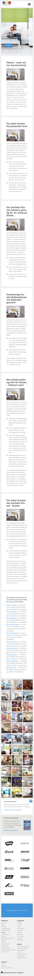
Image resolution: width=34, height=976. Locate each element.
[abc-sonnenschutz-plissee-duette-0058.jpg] (27, 771)
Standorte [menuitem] (20, 920)
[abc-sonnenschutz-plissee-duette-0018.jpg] (27, 717)
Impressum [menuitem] (4, 966)
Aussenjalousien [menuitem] (5, 944)
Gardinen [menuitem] (3, 942)
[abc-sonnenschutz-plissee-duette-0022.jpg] (27, 727)
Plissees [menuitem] (3, 932)
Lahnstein (14, 611)
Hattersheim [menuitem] (20, 936)
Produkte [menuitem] (4, 920)
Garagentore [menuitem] (4, 946)
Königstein (14, 641)
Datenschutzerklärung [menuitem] (7, 968)
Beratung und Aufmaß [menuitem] (23, 946)
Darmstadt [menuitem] (20, 930)
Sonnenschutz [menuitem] (5, 952)
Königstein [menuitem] (20, 938)
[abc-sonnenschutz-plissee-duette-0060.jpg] (6, 781)
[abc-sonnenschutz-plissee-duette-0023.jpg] (6, 738)
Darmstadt (14, 648)
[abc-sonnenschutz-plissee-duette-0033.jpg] (6, 749)
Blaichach (14, 654)
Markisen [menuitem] (3, 936)
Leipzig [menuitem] (19, 926)
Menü (29, 4)
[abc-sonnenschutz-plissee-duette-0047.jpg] (27, 760)
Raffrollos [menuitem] (3, 926)
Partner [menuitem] (3, 964)
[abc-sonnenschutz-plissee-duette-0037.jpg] (17, 749)
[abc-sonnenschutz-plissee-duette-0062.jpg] (17, 781)
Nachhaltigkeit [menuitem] (21, 950)
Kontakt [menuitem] (4, 962)
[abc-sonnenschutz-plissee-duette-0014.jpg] (27, 706)
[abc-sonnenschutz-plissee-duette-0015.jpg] (6, 717)
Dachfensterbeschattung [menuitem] (8, 938)
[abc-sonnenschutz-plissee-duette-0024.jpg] (17, 738)
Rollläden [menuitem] (3, 940)
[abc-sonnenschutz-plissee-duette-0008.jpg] (27, 695)
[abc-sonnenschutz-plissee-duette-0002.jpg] (17, 684)
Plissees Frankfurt (11, 605)
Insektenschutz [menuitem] (5, 934)
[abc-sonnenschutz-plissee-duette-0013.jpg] (17, 706)
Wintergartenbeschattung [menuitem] (8, 950)
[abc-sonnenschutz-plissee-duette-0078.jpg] (6, 792)
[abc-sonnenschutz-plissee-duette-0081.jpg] (17, 792)
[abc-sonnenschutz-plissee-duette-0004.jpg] (27, 684)
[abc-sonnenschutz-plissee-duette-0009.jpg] (6, 706)
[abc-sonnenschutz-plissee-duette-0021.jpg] (17, 727)
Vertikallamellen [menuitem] (5, 928)
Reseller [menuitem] (19, 952)
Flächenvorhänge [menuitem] (6, 930)
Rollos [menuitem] (3, 924)
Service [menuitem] (19, 944)
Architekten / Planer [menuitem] (22, 958)
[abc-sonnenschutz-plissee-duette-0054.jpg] (17, 771)
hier (11, 609)
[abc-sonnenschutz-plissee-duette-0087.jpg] (27, 792)
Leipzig (13, 667)
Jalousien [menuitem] (3, 922)
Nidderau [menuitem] (19, 934)
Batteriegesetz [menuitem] (21, 956)
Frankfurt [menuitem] (19, 922)
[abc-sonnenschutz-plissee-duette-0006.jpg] (17, 695)
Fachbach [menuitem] (19, 932)
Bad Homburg (15, 624)
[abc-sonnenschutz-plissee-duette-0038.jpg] (27, 749)
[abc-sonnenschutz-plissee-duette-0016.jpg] (17, 717)
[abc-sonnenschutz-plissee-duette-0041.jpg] (6, 760)
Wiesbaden (14, 661)
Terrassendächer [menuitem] (5, 948)
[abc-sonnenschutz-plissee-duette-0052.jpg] (6, 771)
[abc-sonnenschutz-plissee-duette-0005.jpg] (6, 695)
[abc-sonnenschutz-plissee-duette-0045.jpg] (17, 760)
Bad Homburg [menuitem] (21, 928)
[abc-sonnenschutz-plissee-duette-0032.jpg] (27, 738)
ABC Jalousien (7, 3)
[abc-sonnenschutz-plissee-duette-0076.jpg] (27, 781)
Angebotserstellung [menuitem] (22, 948)
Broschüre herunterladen (10, 830)
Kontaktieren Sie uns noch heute (12, 809)
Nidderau (14, 618)
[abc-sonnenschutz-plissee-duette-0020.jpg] (6, 727)
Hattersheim (15, 633)
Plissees (8, 611)
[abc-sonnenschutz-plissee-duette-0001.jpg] (6, 684)
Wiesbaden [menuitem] (20, 940)
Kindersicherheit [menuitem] (21, 954)
